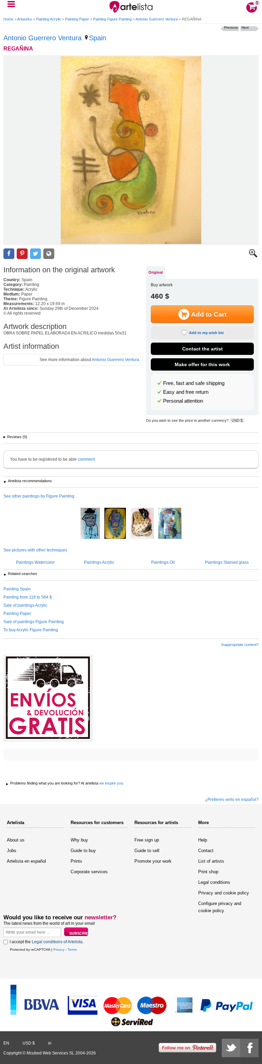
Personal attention (183, 401)
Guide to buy (83, 850)
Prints (76, 861)
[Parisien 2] (90, 524)
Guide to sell (146, 850)
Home (8, 19)
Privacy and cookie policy (223, 892)
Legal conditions (214, 882)
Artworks (24, 19)
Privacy (58, 949)
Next (245, 27)
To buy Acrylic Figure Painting (30, 630)
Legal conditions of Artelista (57, 941)
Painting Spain (17, 589)
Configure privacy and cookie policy (219, 907)
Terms (72, 949)
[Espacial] (115, 524)
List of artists (211, 861)
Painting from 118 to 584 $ (27, 597)
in (50, 1043)
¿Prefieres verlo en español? (232, 799)
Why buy (79, 840)
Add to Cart (209, 314)
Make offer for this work (202, 364)
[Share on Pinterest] (22, 253)
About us (16, 840)
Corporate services (89, 871)
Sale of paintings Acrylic (25, 605)
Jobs (11, 850)
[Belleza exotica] (170, 524)
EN (6, 1043)
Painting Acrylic (48, 19)
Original (155, 272)
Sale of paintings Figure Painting (33, 621)
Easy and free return (185, 392)
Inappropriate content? (240, 645)
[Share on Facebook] (8, 253)
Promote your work (153, 861)
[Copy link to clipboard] (48, 253)
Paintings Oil (163, 562)
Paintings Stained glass (227, 562)
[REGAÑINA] (131, 150)
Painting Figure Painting (112, 19)
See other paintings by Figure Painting (38, 496)
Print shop (208, 871)
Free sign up (146, 840)
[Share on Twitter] (35, 253)
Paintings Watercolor (35, 562)
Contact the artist (202, 348)
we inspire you (111, 783)
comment (86, 459)
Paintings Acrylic (99, 562)
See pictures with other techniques (35, 550)
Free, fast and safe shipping (193, 383)
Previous (231, 27)
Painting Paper (77, 19)
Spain (97, 38)
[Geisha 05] (142, 524)
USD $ (237, 420)
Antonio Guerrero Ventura (156, 19)
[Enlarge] (253, 256)
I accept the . (47, 941)
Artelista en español (26, 861)
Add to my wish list (206, 333)
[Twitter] (231, 1048)
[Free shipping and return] (48, 698)
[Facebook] (249, 1048)
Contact (206, 850)
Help (202, 840)
